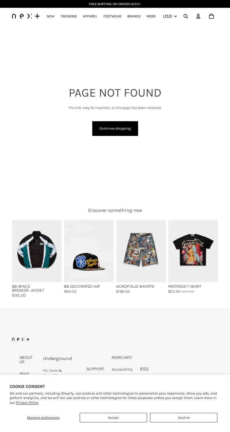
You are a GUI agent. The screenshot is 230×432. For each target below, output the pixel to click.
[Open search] (185, 16)
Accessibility (122, 369)
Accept (113, 418)
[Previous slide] (68, 251)
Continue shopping (115, 128)
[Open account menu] (198, 16)
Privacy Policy (27, 402)
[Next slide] (109, 251)
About (24, 373)
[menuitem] (151, 16)
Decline (184, 418)
